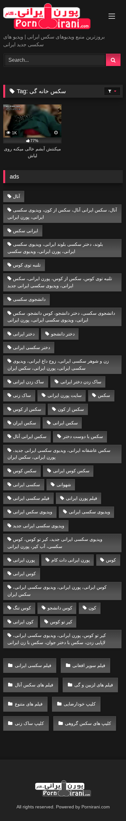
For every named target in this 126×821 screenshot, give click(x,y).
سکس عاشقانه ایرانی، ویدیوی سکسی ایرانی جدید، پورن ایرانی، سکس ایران (59, 454)
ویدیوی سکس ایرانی (32, 511)
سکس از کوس (27, 409)
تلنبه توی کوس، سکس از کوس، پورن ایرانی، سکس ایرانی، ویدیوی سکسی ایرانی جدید (59, 282)
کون (92, 607)
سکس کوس (25, 470)
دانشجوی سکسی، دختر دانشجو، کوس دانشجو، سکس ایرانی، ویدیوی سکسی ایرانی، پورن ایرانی (61, 317)
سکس (104, 395)
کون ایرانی (23, 621)
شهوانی (64, 484)
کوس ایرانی (24, 573)
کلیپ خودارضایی (80, 703)
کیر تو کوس (61, 621)
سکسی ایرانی (26, 484)
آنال (16, 196)
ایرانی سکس (25, 230)
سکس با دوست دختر (83, 436)
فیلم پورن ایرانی (81, 498)
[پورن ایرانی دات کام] (51, 17)
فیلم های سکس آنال (34, 684)
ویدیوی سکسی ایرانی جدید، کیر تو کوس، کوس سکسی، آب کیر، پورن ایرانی (55, 543)
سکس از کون (71, 409)
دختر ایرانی (24, 333)
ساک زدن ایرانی (28, 381)
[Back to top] (106, 801)
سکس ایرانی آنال (30, 436)
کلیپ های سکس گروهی (88, 723)
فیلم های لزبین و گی (93, 684)
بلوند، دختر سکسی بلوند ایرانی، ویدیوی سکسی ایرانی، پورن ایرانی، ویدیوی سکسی (55, 248)
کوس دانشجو (59, 607)
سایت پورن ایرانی (64, 395)
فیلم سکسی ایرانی (31, 498)
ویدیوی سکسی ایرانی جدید (38, 525)
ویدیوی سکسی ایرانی (89, 511)
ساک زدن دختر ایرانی (80, 381)
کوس (111, 560)
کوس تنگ (22, 607)
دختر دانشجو (63, 333)
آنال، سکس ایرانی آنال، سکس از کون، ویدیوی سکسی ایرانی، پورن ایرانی (62, 213)
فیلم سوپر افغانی (88, 665)
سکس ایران (24, 422)
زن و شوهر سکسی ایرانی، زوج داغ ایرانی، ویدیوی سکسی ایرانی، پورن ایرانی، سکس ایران (58, 364)
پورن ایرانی (24, 560)
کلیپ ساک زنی (29, 723)
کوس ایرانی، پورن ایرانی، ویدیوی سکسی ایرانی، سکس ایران (57, 591)
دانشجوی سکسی (29, 299)
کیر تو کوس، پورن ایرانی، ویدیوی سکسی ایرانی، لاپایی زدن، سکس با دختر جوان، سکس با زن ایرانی (56, 639)
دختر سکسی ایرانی (31, 347)
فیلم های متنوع (29, 703)
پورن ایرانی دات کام (70, 560)
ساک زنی (22, 395)
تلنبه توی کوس (27, 265)
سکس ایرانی (65, 422)
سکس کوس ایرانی (71, 470)
